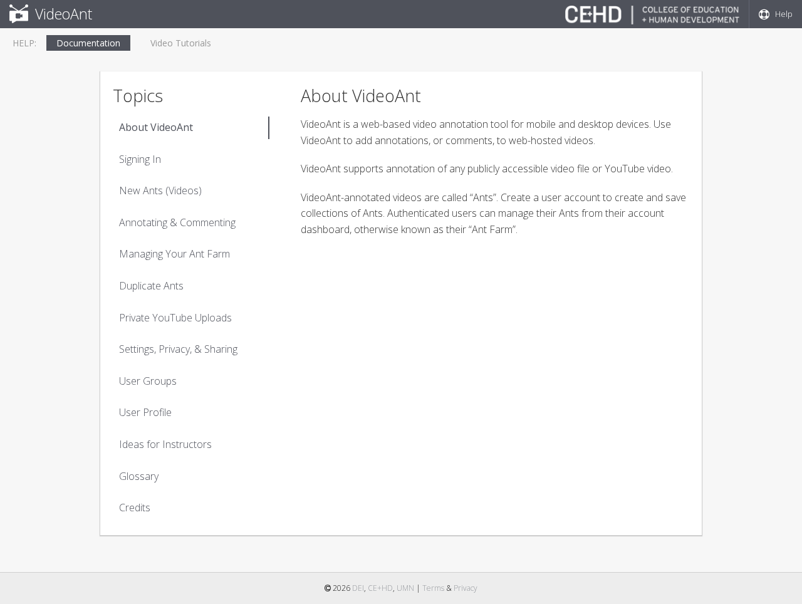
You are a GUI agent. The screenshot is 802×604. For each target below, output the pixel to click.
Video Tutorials (180, 43)
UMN (405, 588)
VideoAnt (61, 14)
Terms (433, 588)
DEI (358, 588)
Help (781, 13)
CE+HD (380, 588)
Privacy (465, 588)
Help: (24, 43)
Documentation (88, 43)
